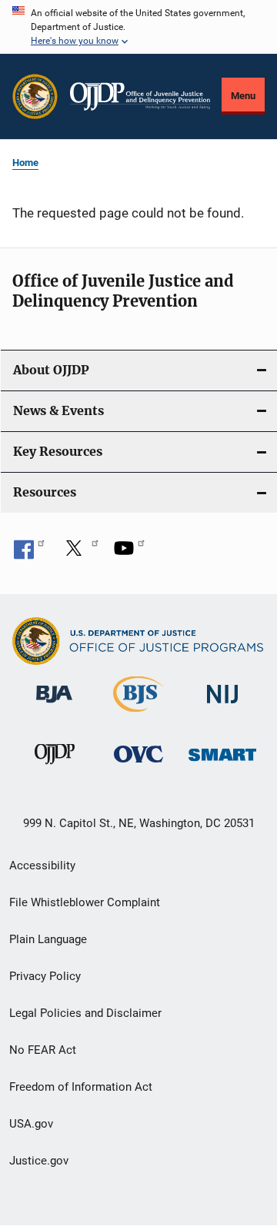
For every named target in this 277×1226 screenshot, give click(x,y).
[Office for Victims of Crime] (138, 765)
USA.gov (31, 1124)
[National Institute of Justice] (222, 706)
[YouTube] (129, 553)
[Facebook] (29, 553)
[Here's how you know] (138, 27)
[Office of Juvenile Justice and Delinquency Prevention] (55, 767)
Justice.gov (38, 1161)
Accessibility (42, 865)
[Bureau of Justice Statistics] (138, 715)
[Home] (140, 97)
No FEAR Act (42, 1050)
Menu (243, 95)
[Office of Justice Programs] (35, 96)
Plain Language (48, 939)
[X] (79, 553)
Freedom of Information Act (80, 1087)
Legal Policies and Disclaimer (85, 1013)
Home (25, 162)
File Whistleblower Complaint (84, 902)
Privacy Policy (45, 976)
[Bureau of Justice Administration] (54, 705)
